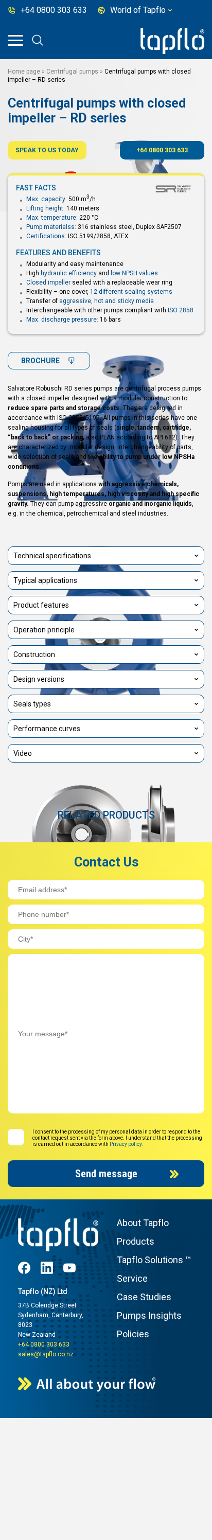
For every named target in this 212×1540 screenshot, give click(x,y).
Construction (34, 654)
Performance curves (46, 728)
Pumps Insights (149, 1315)
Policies (133, 1334)
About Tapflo (143, 1222)
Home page (24, 71)
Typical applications (45, 580)
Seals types (32, 704)
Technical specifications (52, 556)
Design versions (38, 679)
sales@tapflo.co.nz (46, 1354)
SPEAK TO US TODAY (47, 150)
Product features (41, 605)
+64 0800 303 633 (162, 150)
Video (22, 753)
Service (132, 1278)
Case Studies (144, 1296)
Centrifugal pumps (72, 71)
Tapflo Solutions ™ (154, 1259)
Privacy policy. (126, 1144)
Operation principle (44, 630)
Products (135, 1241)
